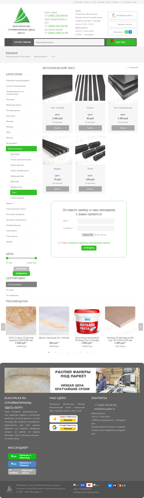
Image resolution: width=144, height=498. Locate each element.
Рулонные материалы (16, 220)
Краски (9, 242)
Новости (87, 2)
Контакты (115, 2)
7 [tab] (86, 352)
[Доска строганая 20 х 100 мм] (54, 320)
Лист (14, 192)
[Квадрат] (57, 150)
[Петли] (90, 150)
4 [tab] (67, 352)
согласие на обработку (26, 488)
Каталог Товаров (22, 42)
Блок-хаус (10, 116)
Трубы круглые (17, 165)
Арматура (14, 154)
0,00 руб (118, 41)
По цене (10, 290)
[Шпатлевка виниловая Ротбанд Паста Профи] (87, 320)
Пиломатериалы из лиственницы (15, 92)
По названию (12, 295)
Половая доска (13, 110)
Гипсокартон (12, 236)
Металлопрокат (40, 57)
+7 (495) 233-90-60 (56, 15)
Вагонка (10, 121)
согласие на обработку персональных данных (89, 242)
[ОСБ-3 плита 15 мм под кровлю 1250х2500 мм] (21, 320)
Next (141, 327)
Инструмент (11, 143)
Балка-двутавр (17, 176)
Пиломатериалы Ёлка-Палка (8, 42)
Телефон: (68, 228)
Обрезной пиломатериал (17, 80)
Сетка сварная (17, 198)
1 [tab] (48, 352)
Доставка (101, 2)
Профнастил (16, 187)
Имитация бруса (13, 105)
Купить (57, 128)
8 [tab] (93, 352)
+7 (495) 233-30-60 (56, 26)
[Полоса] (90, 89)
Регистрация (126, 2)
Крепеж (9, 138)
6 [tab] (80, 352)
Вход (134, 2)
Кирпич (9, 203)
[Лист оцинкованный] (123, 89)
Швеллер (14, 181)
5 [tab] (74, 352)
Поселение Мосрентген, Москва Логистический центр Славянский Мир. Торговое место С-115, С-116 (89, 19)
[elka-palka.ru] (21, 15)
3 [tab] (61, 352)
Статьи (93, 2)
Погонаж (10, 99)
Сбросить (21, 269)
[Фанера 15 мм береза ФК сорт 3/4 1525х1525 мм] (120, 320)
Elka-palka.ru (35, 492)
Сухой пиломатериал (16, 86)
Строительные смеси (16, 209)
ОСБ (8, 132)
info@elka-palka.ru (124, 15)
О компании (78, 2)
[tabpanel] (21, 327)
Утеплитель (11, 231)
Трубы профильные (19, 170)
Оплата (108, 2)
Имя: (66, 221)
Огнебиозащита (13, 225)
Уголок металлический (20, 159)
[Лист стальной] (57, 89)
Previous (3, 327)
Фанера (9, 127)
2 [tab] (55, 352)
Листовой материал (15, 214)
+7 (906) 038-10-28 (56, 32)
